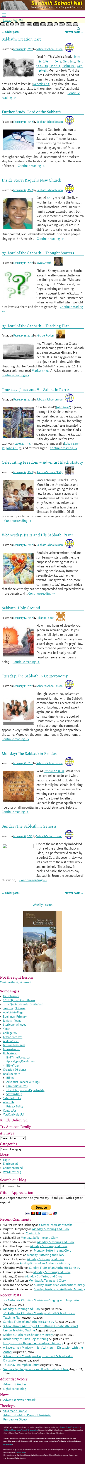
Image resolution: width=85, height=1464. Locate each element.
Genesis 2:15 (41, 84)
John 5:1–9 (13, 448)
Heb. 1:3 (54, 66)
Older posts (11, 32)
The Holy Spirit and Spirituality (25, 1090)
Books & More (11, 1073)
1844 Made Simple (15, 1411)
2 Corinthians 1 (45, 1326)
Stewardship (14, 1094)
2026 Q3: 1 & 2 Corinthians (19, 1000)
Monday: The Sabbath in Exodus (29, 753)
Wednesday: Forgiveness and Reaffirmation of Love (36, 1369)
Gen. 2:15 (69, 61)
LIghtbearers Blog (14, 1388)
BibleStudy (10, 1053)
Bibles (10, 1077)
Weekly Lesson (43, 905)
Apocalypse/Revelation (20, 1061)
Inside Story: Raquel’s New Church (31, 180)
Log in (6, 1159)
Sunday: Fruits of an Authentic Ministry (44, 1263)
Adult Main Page (13, 1012)
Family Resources (16, 1086)
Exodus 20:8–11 (54, 771)
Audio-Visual (11, 1041)
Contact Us (9, 1110)
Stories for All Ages (14, 1024)
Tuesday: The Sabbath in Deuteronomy (35, 676)
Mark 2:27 (38, 370)
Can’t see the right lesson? (15, 982)
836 (50, 24)
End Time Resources (18, 1057)
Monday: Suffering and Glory (50, 1229)
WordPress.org (12, 1172)
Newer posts (74, 32)
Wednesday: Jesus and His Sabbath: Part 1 (37, 535)
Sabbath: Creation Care (22, 39)
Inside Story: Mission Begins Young (25, 1339)
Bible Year (12, 1065)
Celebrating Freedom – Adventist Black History (42, 462)
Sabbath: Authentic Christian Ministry (28, 1334)
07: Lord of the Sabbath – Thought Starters (38, 253)
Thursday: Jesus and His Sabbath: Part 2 (35, 389)
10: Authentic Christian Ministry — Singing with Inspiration (41, 1300)
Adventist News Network (19, 1400)
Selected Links (12, 1098)
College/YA (10, 1033)
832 (22, 24)
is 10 (49, 198)
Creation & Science (15, 1069)
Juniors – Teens (12, 1020)
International (11, 1049)
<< (3, 24)
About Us (8, 1102)
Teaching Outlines (14, 1008)
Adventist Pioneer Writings (22, 1082)
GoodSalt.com (20, 1452)
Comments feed (13, 1168)
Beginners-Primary (15, 1016)
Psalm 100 (68, 66)
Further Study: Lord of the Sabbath (31, 112)
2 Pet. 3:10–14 (52, 61)
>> (75, 24)
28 (47, 370)
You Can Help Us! (13, 1114)
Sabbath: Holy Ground (21, 608)
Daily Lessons (11, 996)
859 (62, 24)
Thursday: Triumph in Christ (21, 1364)
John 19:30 (63, 407)
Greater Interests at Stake (55, 1225)
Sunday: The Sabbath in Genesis (29, 826)
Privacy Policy (14, 1106)
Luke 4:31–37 (23, 443)
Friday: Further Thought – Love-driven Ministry (33, 1343)
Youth (6, 1028)
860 (69, 24)
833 (29, 24)
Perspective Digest (15, 1419)
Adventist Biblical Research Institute (27, 1415)
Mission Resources (14, 1045)
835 (43, 24)
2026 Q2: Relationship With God (22, 1004)
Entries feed (10, 1163)
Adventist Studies (14, 1384)
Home (7, 20)
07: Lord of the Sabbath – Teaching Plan (36, 326)
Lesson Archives (12, 1037)
